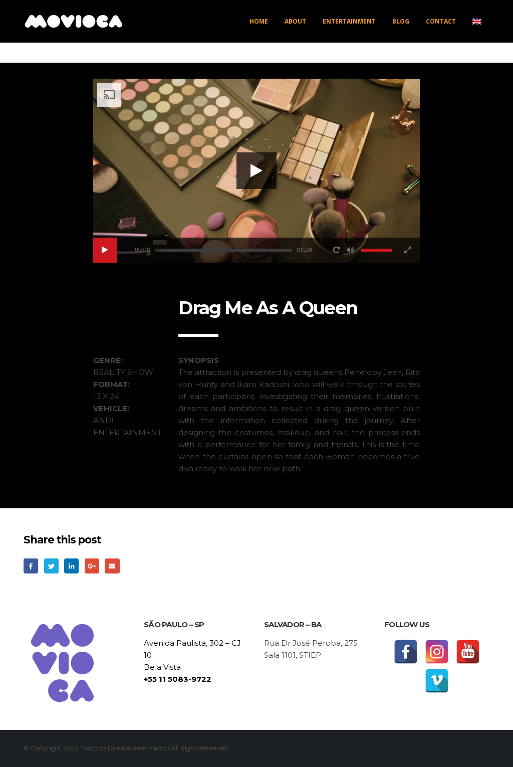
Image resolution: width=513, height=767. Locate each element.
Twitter (51, 565)
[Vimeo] (437, 681)
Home (258, 21)
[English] (476, 22)
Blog (400, 21)
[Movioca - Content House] (74, 21)
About (295, 21)
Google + (92, 565)
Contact (441, 21)
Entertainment (349, 21)
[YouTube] (468, 652)
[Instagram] (437, 652)
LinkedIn (71, 565)
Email (112, 565)
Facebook (31, 565)
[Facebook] (406, 652)
